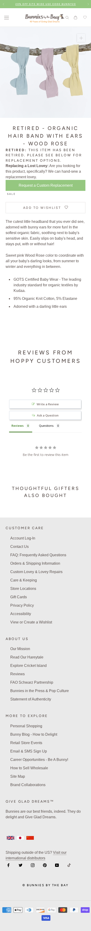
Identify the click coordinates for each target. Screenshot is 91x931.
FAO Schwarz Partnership (31, 682)
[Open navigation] (6, 17)
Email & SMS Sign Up (28, 751)
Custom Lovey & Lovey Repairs (36, 572)
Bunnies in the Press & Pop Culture (39, 691)
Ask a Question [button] (48, 415)
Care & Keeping (23, 580)
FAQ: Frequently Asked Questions (38, 555)
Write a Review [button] (48, 404)
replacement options (33, 160)
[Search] (67, 17)
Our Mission (20, 649)
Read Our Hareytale (26, 657)
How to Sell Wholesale (29, 768)
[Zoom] (81, 38)
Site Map (17, 776)
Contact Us (19, 547)
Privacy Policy (22, 605)
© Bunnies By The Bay (45, 885)
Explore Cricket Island (28, 666)
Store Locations (23, 589)
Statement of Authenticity (30, 699)
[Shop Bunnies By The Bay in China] (30, 838)
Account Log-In (22, 538)
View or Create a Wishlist (31, 622)
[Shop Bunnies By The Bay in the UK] (10, 838)
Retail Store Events (26, 743)
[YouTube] (57, 865)
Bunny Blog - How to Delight (33, 734)
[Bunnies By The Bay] (44, 17)
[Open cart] (75, 17)
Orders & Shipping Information (35, 563)
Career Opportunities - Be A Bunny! (39, 760)
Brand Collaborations (28, 785)
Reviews (17, 674)
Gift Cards (18, 597)
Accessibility (20, 614)
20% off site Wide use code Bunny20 (45, 4)
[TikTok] (69, 865)
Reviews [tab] (17, 426)
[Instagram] (33, 865)
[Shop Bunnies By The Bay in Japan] (20, 838)
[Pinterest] (45, 865)
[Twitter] (20, 865)
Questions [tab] (46, 426)
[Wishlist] (84, 17)
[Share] (81, 50)
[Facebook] (8, 865)
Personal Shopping (26, 726)
